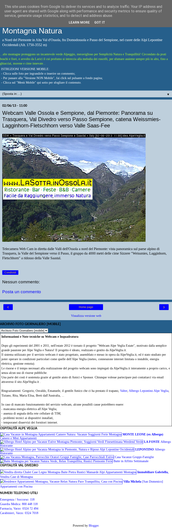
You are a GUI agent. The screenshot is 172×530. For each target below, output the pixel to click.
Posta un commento (21, 291)
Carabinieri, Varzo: (12, 513)
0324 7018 (31, 513)
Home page (86, 307)
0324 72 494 (30, 508)
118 (32, 499)
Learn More (79, 22)
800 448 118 (30, 504)
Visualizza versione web (86, 315)
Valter (123, 391)
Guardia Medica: (11, 504)
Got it (99, 22)
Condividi (10, 272)
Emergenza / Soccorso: (15, 499)
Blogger (94, 525)
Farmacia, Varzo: (11, 508)
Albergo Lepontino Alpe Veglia (148, 391)
